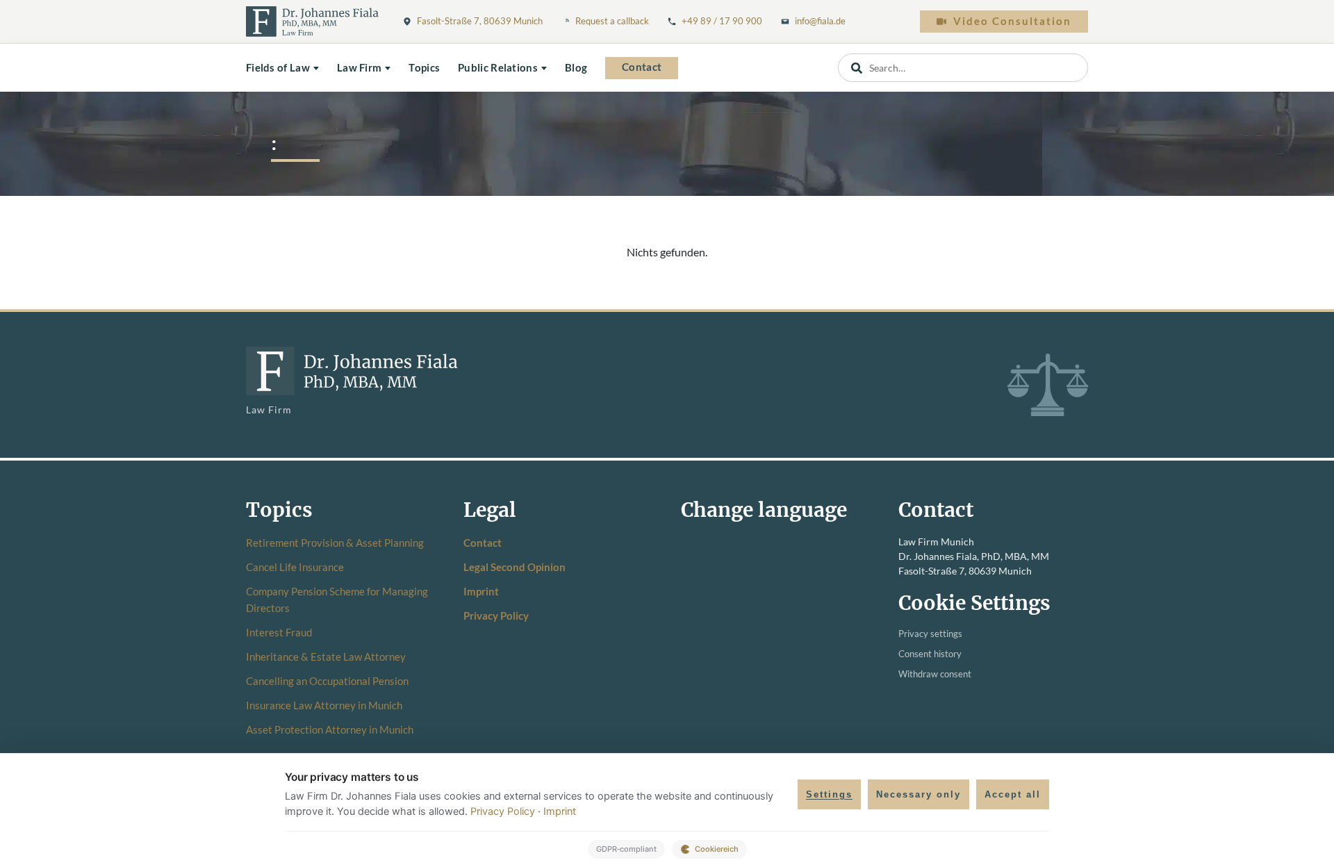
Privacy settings (930, 634)
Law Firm (359, 68)
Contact (641, 67)
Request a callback (612, 20)
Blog (576, 68)
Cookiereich (717, 849)
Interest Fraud (279, 632)
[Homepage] (312, 21)
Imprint (481, 591)
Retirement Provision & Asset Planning (335, 542)
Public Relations (498, 68)
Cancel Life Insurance (295, 567)
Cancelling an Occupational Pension (327, 681)
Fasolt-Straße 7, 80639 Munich (480, 20)
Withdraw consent (934, 674)
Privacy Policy (496, 615)
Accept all (1013, 794)
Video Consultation (1012, 21)
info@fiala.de (820, 20)
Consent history (930, 654)
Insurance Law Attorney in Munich (324, 705)
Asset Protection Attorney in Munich (329, 729)
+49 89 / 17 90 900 (722, 20)
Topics (424, 68)
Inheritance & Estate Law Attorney (326, 656)
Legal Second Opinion (514, 567)
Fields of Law (278, 68)
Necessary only (918, 794)
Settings (829, 794)
